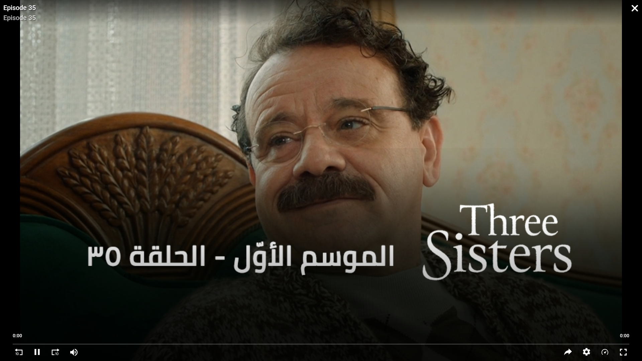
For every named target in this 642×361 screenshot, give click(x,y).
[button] (586, 352)
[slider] (321, 341)
